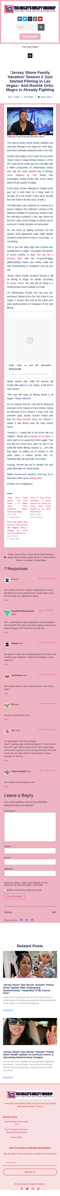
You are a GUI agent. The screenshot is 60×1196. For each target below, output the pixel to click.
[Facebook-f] (21, 1188)
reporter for (40, 436)
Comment (10, 811)
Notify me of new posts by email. (24, 890)
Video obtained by (22, 175)
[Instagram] (30, 19)
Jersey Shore (46, 97)
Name (8, 846)
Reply (6, 600)
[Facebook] (19, 19)
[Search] (41, 27)
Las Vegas (28, 560)
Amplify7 (25, 1184)
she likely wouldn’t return (25, 419)
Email (8, 858)
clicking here (35, 478)
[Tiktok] (35, 19)
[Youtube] (40, 19)
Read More (8, 1010)
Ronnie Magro (40, 560)
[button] (30, 55)
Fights (11, 554)
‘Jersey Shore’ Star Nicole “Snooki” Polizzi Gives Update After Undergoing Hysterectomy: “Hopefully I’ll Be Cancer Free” (28, 989)
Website (8, 869)
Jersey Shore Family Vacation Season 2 (25, 557)
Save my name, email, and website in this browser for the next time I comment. (26, 884)
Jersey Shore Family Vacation (41, 554)
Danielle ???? (26, 374)
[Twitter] (25, 19)
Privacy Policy (16, 1137)
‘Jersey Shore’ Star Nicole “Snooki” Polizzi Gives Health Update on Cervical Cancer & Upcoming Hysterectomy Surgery (28, 1054)
